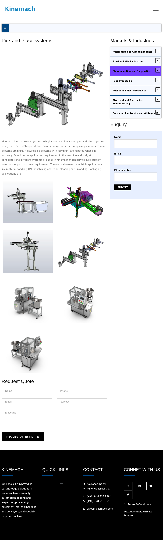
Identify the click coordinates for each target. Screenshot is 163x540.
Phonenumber (122, 170)
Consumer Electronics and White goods (135, 113)
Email (117, 153)
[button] (61, 485)
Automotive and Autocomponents (132, 51)
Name (117, 137)
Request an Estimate (22, 436)
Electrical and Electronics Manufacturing (128, 102)
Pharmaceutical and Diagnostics (132, 71)
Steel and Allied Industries (128, 61)
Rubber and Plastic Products (129, 90)
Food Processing (122, 80)
